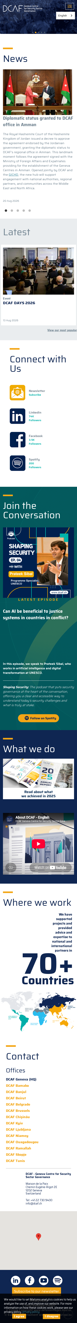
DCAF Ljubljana (18, 1129)
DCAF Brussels (18, 1110)
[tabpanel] (38, 136)
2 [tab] (12, 211)
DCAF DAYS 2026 (19, 303)
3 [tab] (18, 211)
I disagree (51, 1316)
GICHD (13, 174)
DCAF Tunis (15, 1161)
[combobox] (65, 15)
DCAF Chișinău (18, 1117)
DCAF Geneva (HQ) (21, 1079)
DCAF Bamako (17, 1085)
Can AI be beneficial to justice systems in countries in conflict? (35, 614)
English (62, 16)
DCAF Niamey (17, 1135)
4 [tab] (24, 211)
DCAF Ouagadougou (22, 1142)
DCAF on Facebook (29, 1280)
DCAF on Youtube (43, 1280)
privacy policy (30, 1312)
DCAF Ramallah (18, 1148)
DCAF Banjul (16, 1092)
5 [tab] (30, 211)
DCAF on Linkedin (15, 1280)
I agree (19, 1316)
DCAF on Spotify (57, 1280)
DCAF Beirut (16, 1098)
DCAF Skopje (16, 1154)
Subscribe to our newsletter (36, 1291)
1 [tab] (6, 211)
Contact (22, 1056)
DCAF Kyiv (14, 1123)
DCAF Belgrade (18, 1104)
